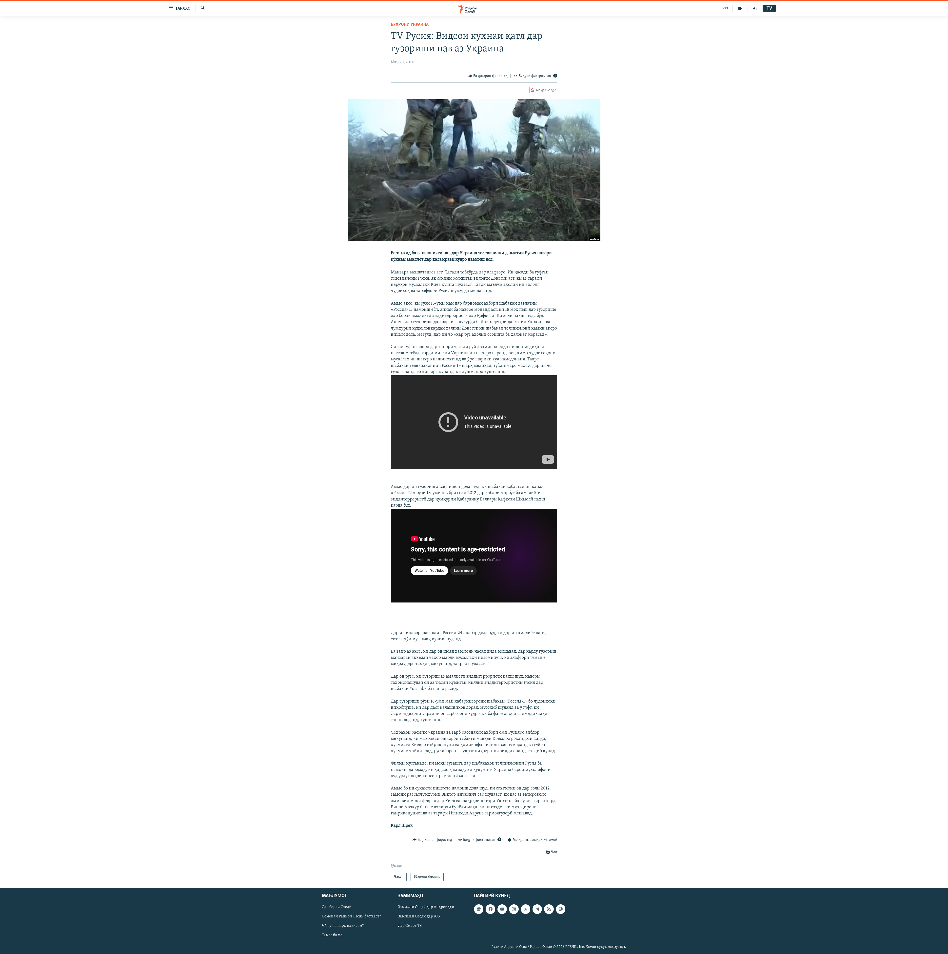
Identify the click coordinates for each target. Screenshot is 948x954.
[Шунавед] (755, 8)
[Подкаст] (560, 909)
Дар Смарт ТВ (410, 926)
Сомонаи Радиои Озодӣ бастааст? (351, 916)
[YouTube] (740, 8)
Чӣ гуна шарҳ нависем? (343, 926)
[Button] (488, 76)
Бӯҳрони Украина (410, 24)
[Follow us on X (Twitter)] (525, 909)
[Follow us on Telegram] (537, 909)
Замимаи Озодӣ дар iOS (419, 916)
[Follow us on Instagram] (513, 909)
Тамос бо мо (332, 935)
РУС (725, 8)
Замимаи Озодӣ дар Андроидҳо (426, 907)
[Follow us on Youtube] (502, 909)
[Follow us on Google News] (478, 909)
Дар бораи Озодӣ (337, 907)
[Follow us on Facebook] (490, 909)
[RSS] (548, 909)
